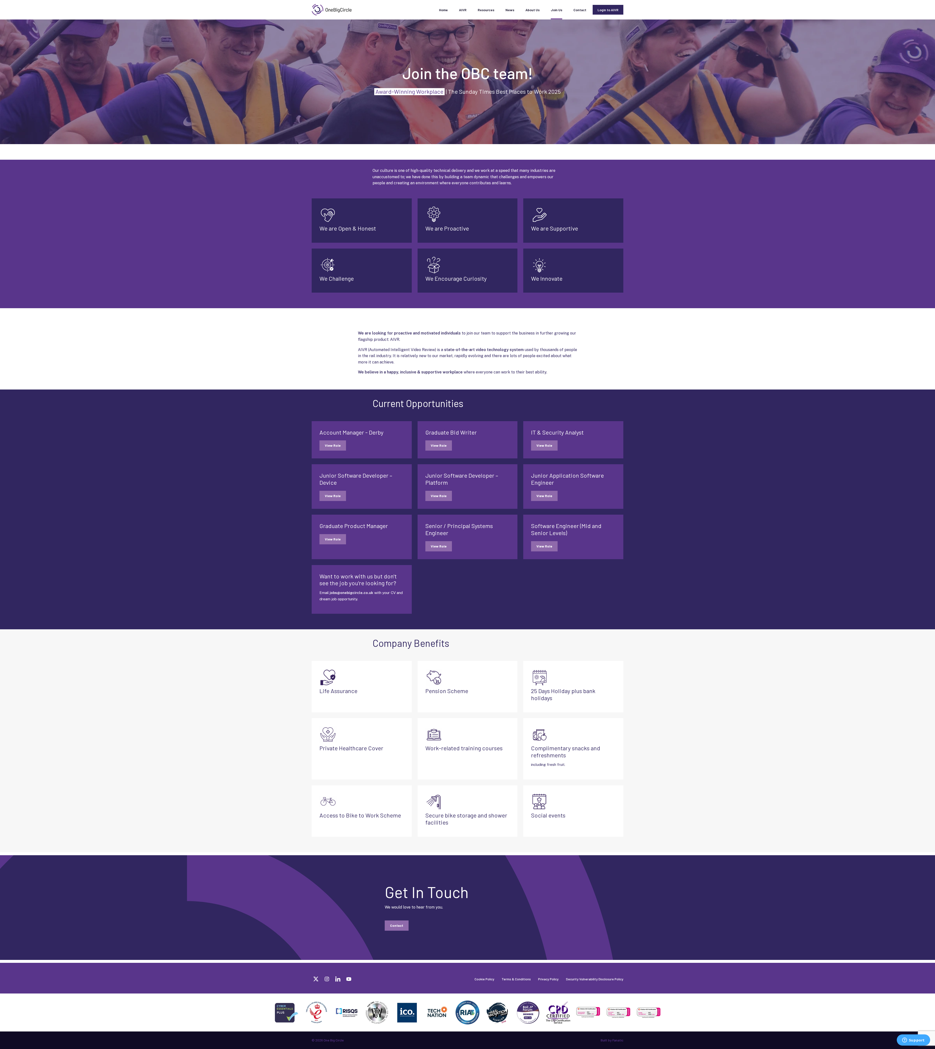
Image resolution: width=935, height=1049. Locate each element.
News (509, 10)
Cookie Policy (484, 979)
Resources (486, 10)
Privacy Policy (548, 979)
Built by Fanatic (612, 1040)
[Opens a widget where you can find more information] (913, 1040)
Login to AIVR (608, 10)
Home (443, 10)
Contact (579, 10)
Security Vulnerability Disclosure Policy (594, 979)
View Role (333, 445)
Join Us (556, 10)
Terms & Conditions (516, 979)
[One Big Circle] (332, 10)
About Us (532, 10)
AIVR (463, 10)
